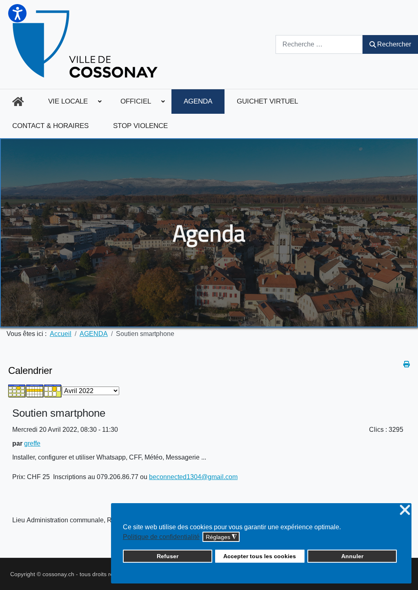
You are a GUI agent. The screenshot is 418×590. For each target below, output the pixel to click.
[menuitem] (18, 101)
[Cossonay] (86, 44)
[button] (17, 13)
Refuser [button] (167, 556)
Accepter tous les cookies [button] (259, 556)
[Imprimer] (406, 364)
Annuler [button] (352, 556)
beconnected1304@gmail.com (193, 476)
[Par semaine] (35, 390)
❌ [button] (405, 510)
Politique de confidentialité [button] (161, 536)
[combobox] (319, 44)
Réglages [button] (221, 537)
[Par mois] (17, 390)
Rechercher (394, 44)
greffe (32, 443)
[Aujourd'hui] (53, 390)
